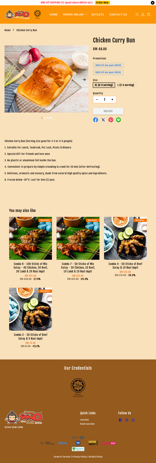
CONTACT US (118, 14)
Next (84, 79)
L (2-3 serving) (126, 85)
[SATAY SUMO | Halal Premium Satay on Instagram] (127, 421)
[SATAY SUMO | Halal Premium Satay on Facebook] (120, 421)
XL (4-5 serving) (104, 85)
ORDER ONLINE (73, 14)
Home (8, 30)
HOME (54, 14)
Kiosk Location (87, 424)
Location (84, 419)
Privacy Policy (80, 456)
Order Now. (105, 2)
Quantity (98, 93)
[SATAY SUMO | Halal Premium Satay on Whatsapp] (133, 421)
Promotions (99, 58)
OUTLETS (97, 14)
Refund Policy (96, 456)
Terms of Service (61, 456)
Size (95, 80)
